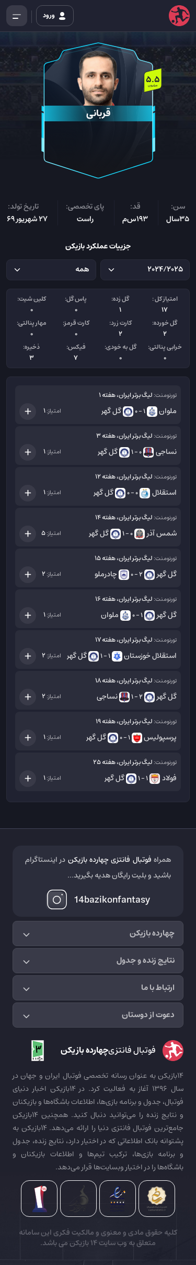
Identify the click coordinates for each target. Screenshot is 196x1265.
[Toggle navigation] (16, 15)
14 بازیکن (82, 1243)
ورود (49, 15)
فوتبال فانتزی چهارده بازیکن (110, 859)
